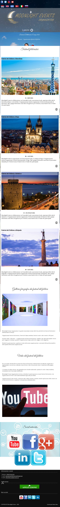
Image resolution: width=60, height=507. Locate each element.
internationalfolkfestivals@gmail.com (14, 476)
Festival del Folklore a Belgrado (11, 230)
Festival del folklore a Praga (10, 117)
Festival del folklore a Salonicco (11, 173)
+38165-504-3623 (10, 474)
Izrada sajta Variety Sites (52, 504)
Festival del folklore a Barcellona (11, 58)
